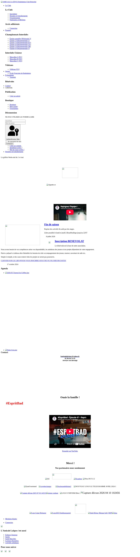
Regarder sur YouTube (70, 451)
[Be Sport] (2, 551)
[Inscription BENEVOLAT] (49, 243)
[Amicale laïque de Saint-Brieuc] (2, 526)
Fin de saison (51, 224)
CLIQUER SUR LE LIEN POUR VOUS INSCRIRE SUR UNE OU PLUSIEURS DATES (33, 261)
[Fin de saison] (22, 244)
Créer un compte (16, 146)
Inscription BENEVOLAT (69, 241)
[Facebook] (6, 551)
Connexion (9, 144)
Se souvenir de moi (14, 141)
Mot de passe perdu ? (17, 150)
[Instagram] (9, 551)
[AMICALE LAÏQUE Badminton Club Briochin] (18, 2)
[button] (8, 5)
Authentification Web (12, 139)
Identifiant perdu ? (16, 148)
